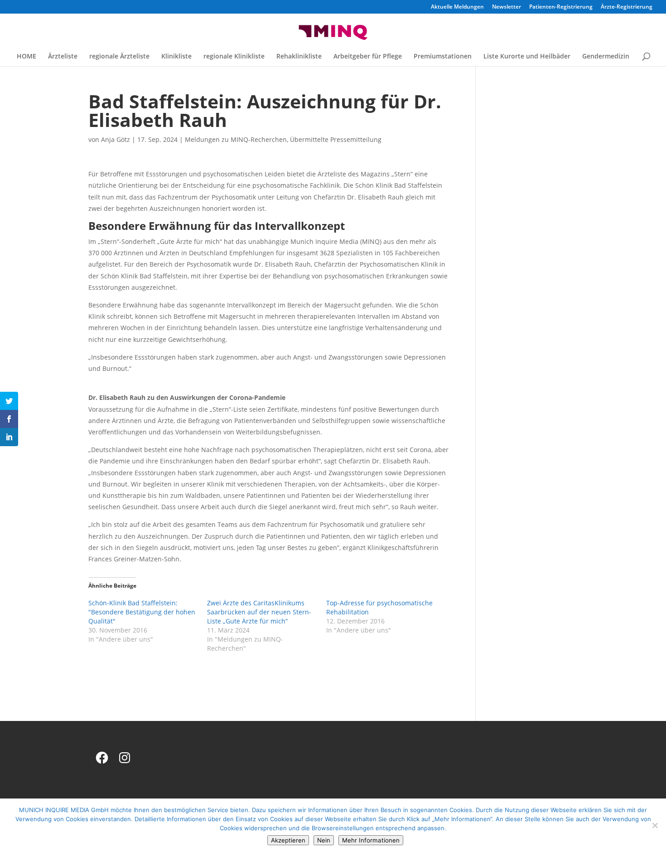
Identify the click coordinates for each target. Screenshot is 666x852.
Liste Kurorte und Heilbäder (526, 56)
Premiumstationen (443, 56)
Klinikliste (176, 56)
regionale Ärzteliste (119, 56)
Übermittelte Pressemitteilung (335, 139)
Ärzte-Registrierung (626, 7)
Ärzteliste (62, 56)
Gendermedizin (605, 56)
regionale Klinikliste (234, 56)
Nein (323, 840)
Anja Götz (115, 139)
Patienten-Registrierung (561, 7)
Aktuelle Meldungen (457, 7)
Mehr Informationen (371, 840)
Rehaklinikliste (299, 56)
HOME (26, 56)
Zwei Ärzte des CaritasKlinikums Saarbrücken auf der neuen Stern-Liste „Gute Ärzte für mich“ (259, 612)
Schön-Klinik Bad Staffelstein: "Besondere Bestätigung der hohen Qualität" (141, 612)
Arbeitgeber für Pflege (367, 56)
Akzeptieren (288, 840)
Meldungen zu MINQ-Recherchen (236, 139)
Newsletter (506, 7)
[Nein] (654, 825)
